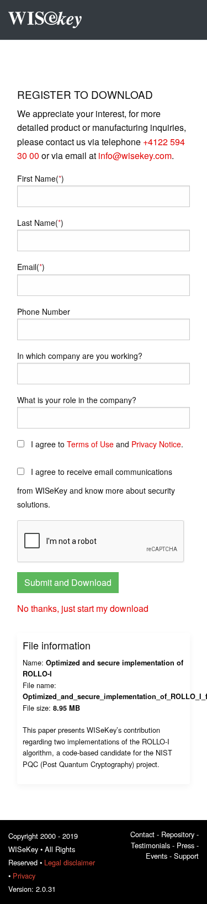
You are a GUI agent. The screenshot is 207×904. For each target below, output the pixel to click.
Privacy (24, 875)
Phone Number (43, 311)
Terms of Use (90, 444)
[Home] (49, 20)
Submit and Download (68, 582)
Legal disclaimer (69, 862)
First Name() (40, 178)
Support (186, 855)
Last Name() (40, 222)
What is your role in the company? (76, 399)
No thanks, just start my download (82, 608)
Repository (177, 834)
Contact (142, 834)
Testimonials (150, 845)
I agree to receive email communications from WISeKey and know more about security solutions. (96, 488)
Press (185, 845)
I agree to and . (106, 444)
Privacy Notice (156, 444)
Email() (31, 266)
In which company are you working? (79, 355)
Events (156, 855)
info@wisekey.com (135, 155)
